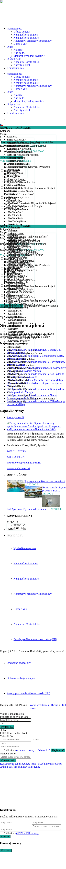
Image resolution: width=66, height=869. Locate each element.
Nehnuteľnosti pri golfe (26, 37)
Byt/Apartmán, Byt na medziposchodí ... (28, 509)
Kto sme (18, 49)
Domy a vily (20, 43)
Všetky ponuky (22, 31)
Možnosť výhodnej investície (29, 55)
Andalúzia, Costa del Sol (27, 61)
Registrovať (58, 750)
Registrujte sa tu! (9, 763)
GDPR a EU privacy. (27, 833)
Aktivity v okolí (22, 65)
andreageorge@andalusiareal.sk (24, 462)
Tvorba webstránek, (39, 705)
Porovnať (5, 850)
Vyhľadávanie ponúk (25, 548)
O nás (10, 46)
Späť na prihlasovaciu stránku (24, 766)
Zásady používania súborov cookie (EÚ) (35, 639)
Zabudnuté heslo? (28, 763)
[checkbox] (2, 833)
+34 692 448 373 (16, 456)
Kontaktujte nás (15, 68)
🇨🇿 (1, 124)
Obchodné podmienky (19, 662)
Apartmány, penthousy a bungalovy (33, 40)
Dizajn (54, 705)
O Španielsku (14, 58)
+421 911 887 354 (16, 451)
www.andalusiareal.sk (18, 468)
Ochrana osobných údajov (21, 678)
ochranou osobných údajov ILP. (33, 750)
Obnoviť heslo (8, 760)
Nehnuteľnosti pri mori (26, 34)
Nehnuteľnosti (14, 28)
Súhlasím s (27, 750)
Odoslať (5, 836)
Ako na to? (19, 52)
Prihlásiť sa (7, 727)
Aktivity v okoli (15, 417)
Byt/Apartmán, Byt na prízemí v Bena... (54, 489)
